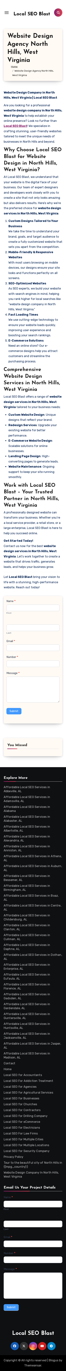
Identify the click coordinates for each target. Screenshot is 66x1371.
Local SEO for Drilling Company (25, 1116)
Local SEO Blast (32, 14)
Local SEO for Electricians (22, 1127)
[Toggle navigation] (7, 12)
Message (13, 673)
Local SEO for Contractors (22, 1110)
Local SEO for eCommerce (22, 1122)
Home (8, 1069)
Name (11, 601)
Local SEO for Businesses (21, 1098)
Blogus (53, 1360)
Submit (14, 711)
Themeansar (32, 1365)
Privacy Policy (13, 1157)
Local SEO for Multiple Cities (23, 1139)
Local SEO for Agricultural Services (28, 1092)
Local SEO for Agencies (20, 1086)
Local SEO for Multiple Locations (26, 1145)
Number (12, 657)
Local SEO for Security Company (27, 1151)
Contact (9, 1063)
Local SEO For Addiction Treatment (28, 1081)
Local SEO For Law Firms (21, 1133)
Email (10, 641)
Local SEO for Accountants (23, 1075)
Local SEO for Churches (20, 1104)
